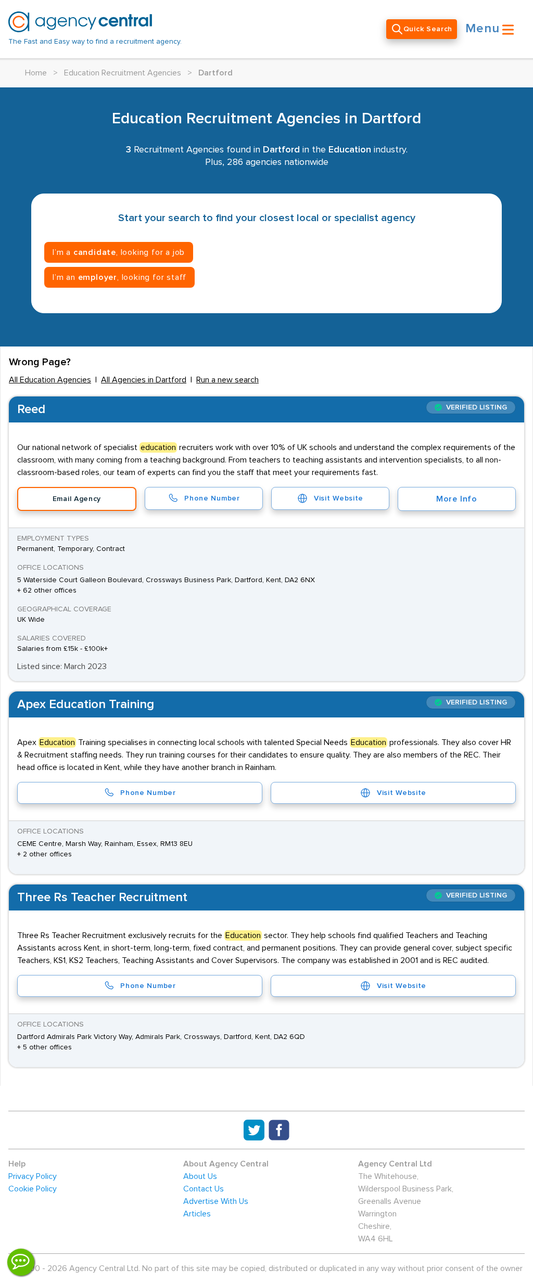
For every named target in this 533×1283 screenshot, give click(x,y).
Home (36, 73)
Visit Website (338, 498)
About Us (200, 1176)
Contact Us (203, 1189)
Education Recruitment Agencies (122, 73)
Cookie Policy (32, 1189)
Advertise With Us (215, 1201)
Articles (197, 1214)
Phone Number (211, 498)
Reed (31, 409)
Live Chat (21, 1262)
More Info (456, 499)
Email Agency (77, 499)
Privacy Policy (32, 1176)
